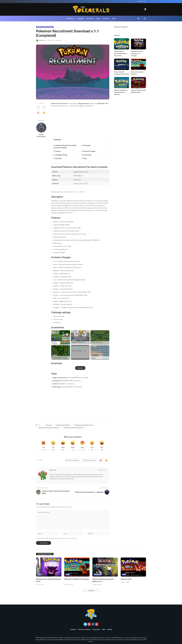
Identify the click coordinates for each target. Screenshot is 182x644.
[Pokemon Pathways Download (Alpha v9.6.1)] (105, 567)
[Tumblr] (143, 1)
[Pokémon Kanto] (133, 567)
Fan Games (49, 27)
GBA (39, 574)
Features (58, 151)
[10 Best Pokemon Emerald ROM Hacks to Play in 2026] (121, 43)
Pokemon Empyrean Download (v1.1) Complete (136, 53)
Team (85, 158)
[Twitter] (138, 1)
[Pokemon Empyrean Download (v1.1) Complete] (138, 43)
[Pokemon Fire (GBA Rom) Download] (77, 567)
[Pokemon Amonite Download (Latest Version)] (121, 64)
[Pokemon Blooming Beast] (41, 128)
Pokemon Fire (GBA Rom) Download (76, 579)
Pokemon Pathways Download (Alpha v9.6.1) (102, 580)
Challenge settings (61, 155)
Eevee (55, 261)
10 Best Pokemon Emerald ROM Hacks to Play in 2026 (120, 53)
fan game (49, 425)
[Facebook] (38, 107)
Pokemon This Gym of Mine (75, 192)
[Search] (145, 18)
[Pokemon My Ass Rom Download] (138, 64)
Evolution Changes (89, 151)
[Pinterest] (140, 1)
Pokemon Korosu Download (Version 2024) (48, 580)
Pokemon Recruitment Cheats (84, 425)
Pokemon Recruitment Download (49, 427)
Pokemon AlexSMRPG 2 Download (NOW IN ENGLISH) (120, 92)
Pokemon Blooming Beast (41, 135)
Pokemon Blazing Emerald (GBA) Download (138, 91)
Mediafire (80, 368)
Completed (40, 27)
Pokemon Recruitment (63, 425)
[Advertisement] (80, 122)
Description (87, 145)
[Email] (44, 113)
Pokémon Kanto (126, 579)
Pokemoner (42, 40)
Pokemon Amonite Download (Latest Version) (121, 73)
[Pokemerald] (91, 9)
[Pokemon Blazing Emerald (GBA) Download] (138, 82)
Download (58, 158)
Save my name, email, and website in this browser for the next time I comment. (57, 538)
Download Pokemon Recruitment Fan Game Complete (65, 146)
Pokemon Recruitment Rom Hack (74, 427)
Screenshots (87, 155)
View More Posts (102, 470)
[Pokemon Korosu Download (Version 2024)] (48, 567)
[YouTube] (145, 1)
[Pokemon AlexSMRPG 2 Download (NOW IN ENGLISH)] (121, 82)
